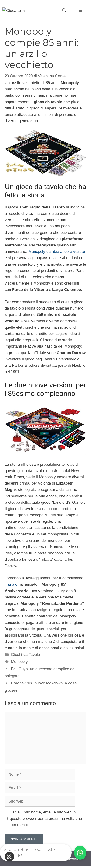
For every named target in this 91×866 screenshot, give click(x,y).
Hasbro (11, 584)
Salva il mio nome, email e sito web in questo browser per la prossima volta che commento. (46, 818)
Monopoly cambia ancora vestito (56, 251)
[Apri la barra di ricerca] (64, 10)
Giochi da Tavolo (25, 654)
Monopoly (19, 661)
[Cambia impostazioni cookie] (9, 856)
